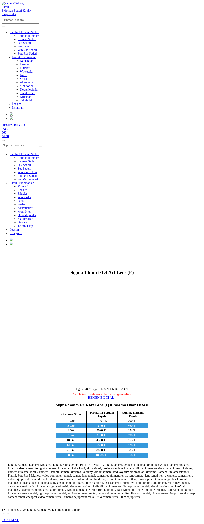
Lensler (24, 64)
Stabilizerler (27, 93)
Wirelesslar (26, 71)
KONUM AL (10, 520)
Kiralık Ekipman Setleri (24, 32)
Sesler (23, 78)
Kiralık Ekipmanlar (24, 57)
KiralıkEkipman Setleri (12, 8)
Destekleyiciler (29, 89)
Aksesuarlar (27, 82)
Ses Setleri (24, 46)
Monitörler (26, 86)
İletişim (16, 104)
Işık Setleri (24, 42)
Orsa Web (5, 514)
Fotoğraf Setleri (27, 53)
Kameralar (26, 60)
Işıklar (23, 75)
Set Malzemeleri (28, 179)
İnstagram (18, 107)
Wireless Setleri (27, 50)
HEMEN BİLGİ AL (14, 125)
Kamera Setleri (27, 39)
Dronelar (25, 96)
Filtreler (24, 68)
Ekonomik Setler (28, 35)
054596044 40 (5, 132)
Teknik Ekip (27, 100)
